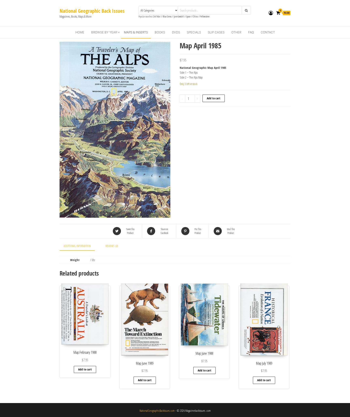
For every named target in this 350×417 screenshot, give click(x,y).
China (195, 16)
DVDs (176, 32)
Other (236, 32)
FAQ (251, 32)
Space (188, 16)
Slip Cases (216, 32)
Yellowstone (204, 16)
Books (160, 32)
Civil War (157, 16)
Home (79, 32)
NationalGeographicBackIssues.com (157, 411)
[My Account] (271, 13)
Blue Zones (167, 16)
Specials (194, 32)
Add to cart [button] (85, 369)
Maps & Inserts (136, 32)
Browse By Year (104, 32)
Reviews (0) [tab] (112, 246)
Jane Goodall (179, 16)
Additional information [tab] (77, 246)
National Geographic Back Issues (92, 10)
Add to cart (213, 98)
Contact (268, 32)
